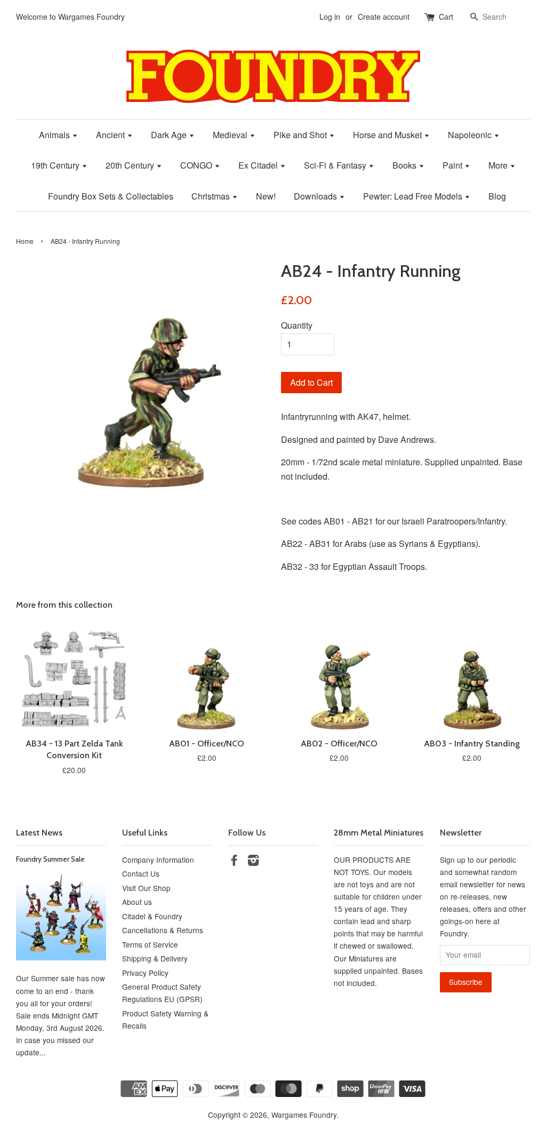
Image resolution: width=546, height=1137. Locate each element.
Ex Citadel (259, 165)
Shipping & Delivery (155, 958)
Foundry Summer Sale (50, 859)
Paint (453, 165)
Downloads (316, 196)
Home (25, 240)
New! (266, 196)
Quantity (296, 325)
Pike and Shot (301, 135)
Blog (497, 196)
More (499, 165)
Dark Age (170, 135)
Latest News (39, 833)
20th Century (131, 165)
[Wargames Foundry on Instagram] (253, 861)
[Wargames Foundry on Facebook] (234, 861)
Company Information (158, 859)
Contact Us (140, 873)
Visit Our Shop (146, 887)
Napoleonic (471, 135)
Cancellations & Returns (162, 930)
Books (405, 165)
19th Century (56, 165)
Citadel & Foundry (152, 916)
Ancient (111, 135)
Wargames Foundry (303, 1114)
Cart (446, 16)
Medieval (231, 135)
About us (137, 901)
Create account (384, 16)
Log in (329, 16)
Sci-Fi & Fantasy (336, 165)
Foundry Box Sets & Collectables (110, 196)
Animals (55, 135)
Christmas (211, 196)
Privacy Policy (145, 972)
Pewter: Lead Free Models (413, 196)
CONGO (197, 165)
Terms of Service (150, 944)
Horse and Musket (388, 135)
